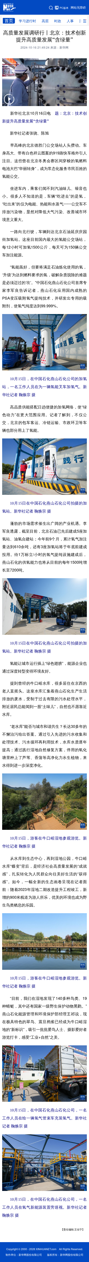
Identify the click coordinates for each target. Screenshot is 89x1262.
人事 (70, 21)
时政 (57, 21)
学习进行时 (27, 21)
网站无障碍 (78, 7)
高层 (45, 21)
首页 (9, 20)
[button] (9, 102)
